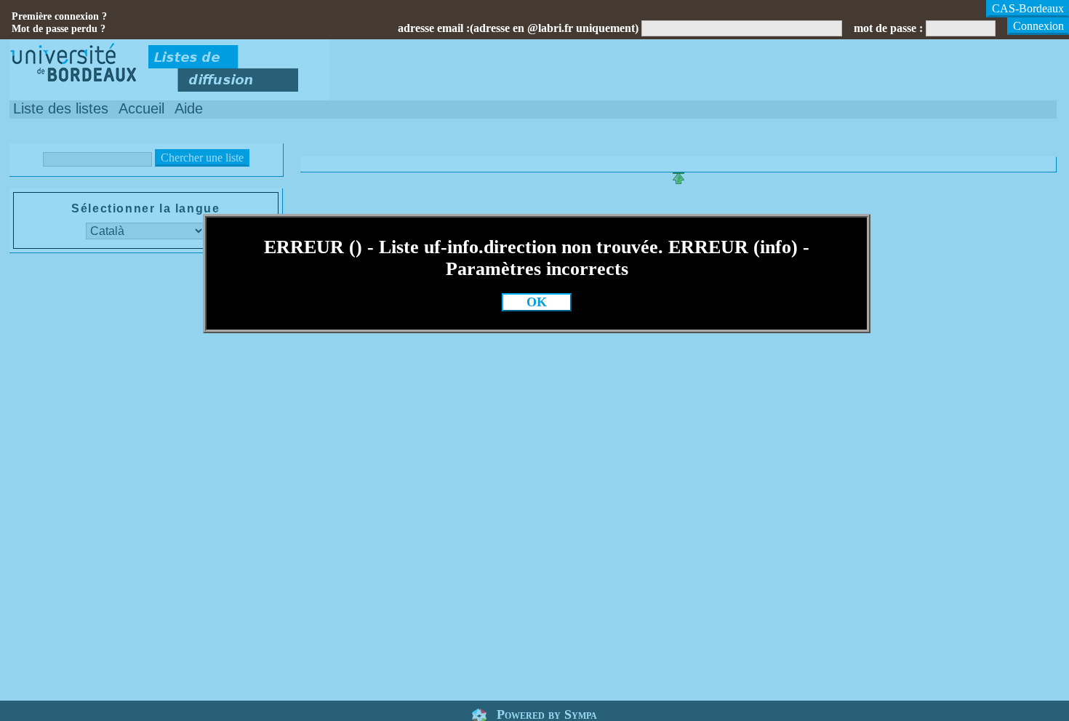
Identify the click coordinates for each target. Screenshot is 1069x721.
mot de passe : (888, 28)
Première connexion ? (59, 16)
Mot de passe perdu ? (58, 28)
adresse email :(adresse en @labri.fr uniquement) (518, 28)
